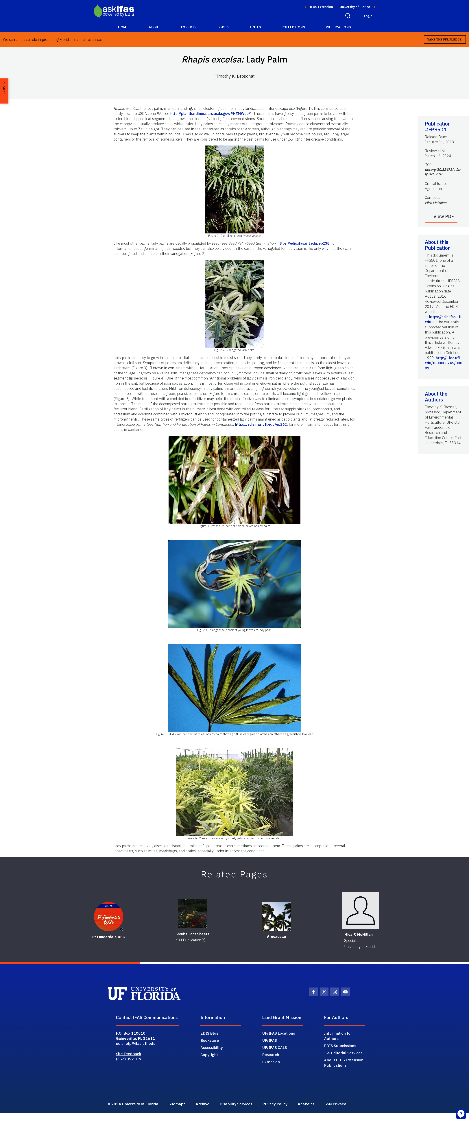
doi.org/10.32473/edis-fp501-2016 (443, 171)
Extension (271, 1061)
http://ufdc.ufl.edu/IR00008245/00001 (443, 363)
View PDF (443, 216)
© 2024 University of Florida (133, 1103)
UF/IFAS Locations (278, 1033)
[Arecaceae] (276, 916)
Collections (293, 27)
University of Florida (355, 7)
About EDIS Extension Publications (343, 1062)
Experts (189, 27)
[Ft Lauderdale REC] (108, 916)
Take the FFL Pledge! (445, 39)
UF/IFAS (269, 1040)
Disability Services (236, 1103)
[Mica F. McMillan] (360, 910)
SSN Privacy (335, 1103)
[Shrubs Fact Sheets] (192, 913)
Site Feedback (128, 1053)
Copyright (209, 1054)
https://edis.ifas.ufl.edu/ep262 (261, 424)
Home (123, 27)
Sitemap (176, 1103)
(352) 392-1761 (130, 1058)
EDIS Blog (209, 1033)
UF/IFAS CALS (274, 1047)
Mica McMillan (435, 202)
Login (368, 16)
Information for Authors (338, 1036)
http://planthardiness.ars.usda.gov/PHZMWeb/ (210, 113)
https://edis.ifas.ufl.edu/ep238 (303, 243)
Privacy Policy (275, 1103)
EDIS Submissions (340, 1045)
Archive (202, 1103)
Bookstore (209, 1040)
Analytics (306, 1103)
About (154, 27)
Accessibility (211, 1047)
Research (270, 1054)
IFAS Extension (321, 7)
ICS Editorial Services (343, 1052)
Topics (223, 27)
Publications (338, 27)
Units (255, 27)
